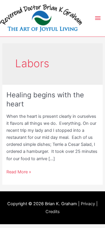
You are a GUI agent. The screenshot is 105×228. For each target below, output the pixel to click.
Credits (53, 211)
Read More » (18, 172)
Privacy (88, 203)
